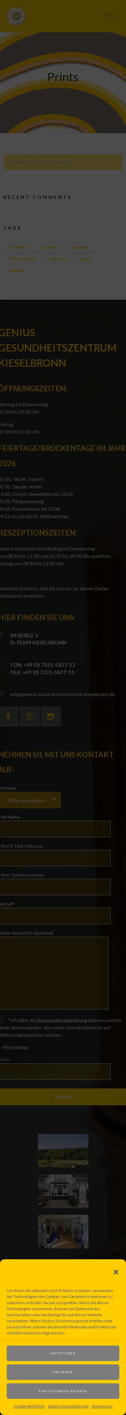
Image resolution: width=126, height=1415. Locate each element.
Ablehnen (63, 1372)
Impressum (102, 1406)
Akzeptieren (63, 1353)
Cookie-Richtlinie (29, 1406)
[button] (116, 1272)
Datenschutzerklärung (68, 1406)
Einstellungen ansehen (63, 1391)
